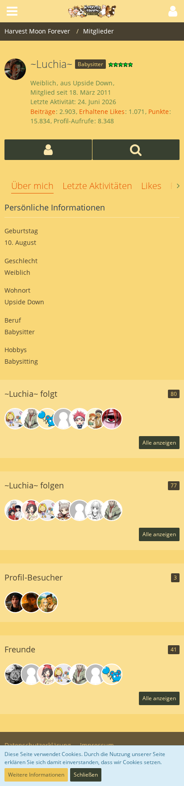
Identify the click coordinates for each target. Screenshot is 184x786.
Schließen (86, 774)
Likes (151, 186)
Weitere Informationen (36, 774)
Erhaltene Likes (102, 111)
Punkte (158, 111)
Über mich (32, 186)
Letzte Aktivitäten (97, 186)
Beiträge (42, 111)
